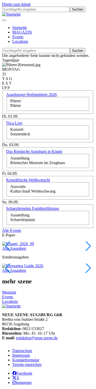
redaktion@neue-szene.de (37, 338)
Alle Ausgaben (14, 248)
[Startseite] (11, 14)
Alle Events (11, 230)
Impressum (21, 355)
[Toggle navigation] (4, 20)
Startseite (19, 27)
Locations (20, 41)
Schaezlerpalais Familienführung (32, 208)
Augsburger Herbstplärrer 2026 (31, 94)
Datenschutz (22, 350)
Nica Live (14, 123)
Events (17, 37)
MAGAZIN (22, 32)
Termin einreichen (26, 364)
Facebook (24, 373)
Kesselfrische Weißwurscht (28, 180)
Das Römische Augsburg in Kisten (34, 151)
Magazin (9, 292)
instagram (23, 382)
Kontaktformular (25, 360)
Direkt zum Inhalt (16, 4)
